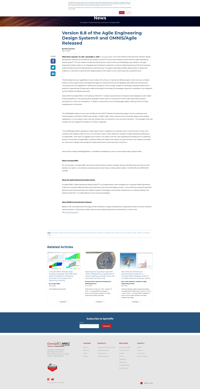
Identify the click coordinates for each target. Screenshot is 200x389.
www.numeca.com (71, 212)
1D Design (145, 233)
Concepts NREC (107, 57)
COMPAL (128, 233)
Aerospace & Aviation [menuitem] (125, 347)
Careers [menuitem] (85, 353)
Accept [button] (121, 12)
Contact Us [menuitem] (140, 350)
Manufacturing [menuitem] (102, 353)
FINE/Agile (107, 233)
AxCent (123, 233)
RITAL (112, 233)
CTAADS (61, 233)
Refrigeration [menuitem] (122, 359)
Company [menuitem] (87, 343)
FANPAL (139, 233)
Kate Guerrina (69, 49)
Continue (62, 302)
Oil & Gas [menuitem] (121, 356)
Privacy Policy (109, 5)
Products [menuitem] (102, 343)
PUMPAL (134, 233)
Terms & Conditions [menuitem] (142, 356)
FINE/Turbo (101, 233)
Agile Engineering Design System (73, 233)
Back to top (148, 383)
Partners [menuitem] (85, 356)
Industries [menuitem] (123, 343)
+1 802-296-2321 (58, 356)
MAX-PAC (94, 233)
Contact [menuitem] (140, 343)
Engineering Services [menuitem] (103, 350)
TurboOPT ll (118, 233)
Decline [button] (128, 12)
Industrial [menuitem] (121, 353)
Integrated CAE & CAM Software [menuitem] (106, 347)
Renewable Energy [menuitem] (124, 365)
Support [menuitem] (139, 347)
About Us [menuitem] (85, 347)
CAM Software (87, 233)
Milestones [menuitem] (86, 350)
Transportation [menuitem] (123, 362)
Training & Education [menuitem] (103, 356)
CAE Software (54, 233)
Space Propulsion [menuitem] (124, 368)
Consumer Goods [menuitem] (124, 350)
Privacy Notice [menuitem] (141, 353)
